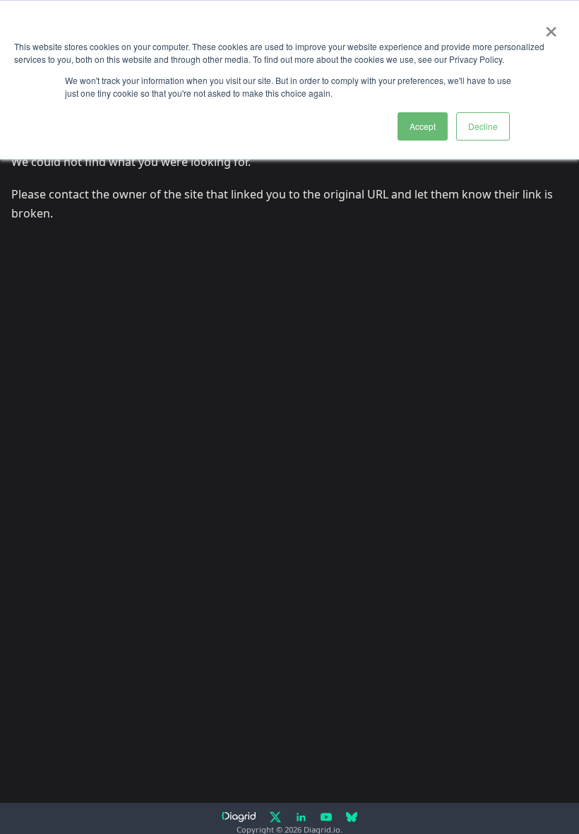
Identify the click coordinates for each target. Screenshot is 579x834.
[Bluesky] (351, 817)
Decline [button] (483, 126)
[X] (275, 817)
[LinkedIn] (300, 817)
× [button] (551, 26)
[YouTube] (326, 817)
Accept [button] (423, 126)
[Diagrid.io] (239, 817)
